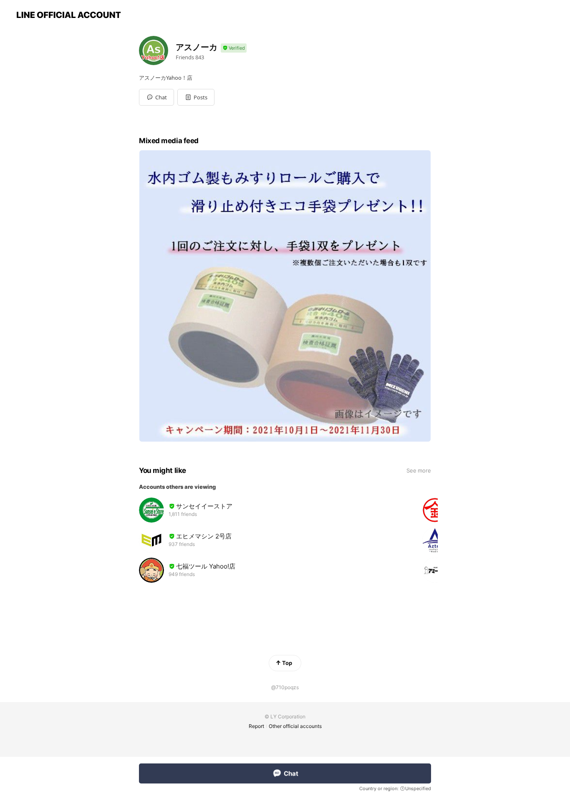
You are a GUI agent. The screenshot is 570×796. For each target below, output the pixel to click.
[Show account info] (234, 48)
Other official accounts (295, 726)
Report (256, 726)
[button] (195, 97)
